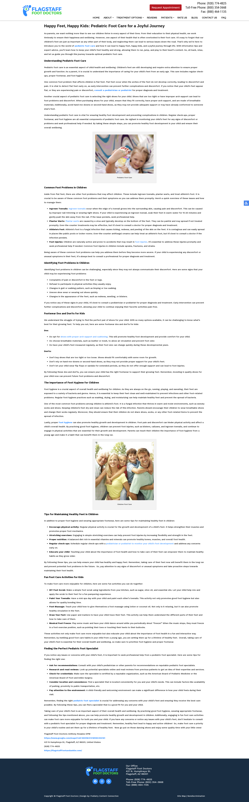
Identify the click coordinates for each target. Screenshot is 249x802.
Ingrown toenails (77, 208)
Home (96, 17)
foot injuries (141, 242)
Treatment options (129, 17)
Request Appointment (166, 7)
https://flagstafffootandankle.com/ (63, 750)
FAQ (223, 17)
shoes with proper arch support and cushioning (84, 336)
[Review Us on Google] (108, 781)
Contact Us (209, 17)
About (108, 17)
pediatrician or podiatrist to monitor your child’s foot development (140, 543)
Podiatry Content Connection (105, 796)
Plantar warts (72, 221)
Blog (194, 17)
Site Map (181, 796)
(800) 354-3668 (216, 7)
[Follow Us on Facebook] (95, 781)
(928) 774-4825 (216, 3)
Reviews (152, 17)
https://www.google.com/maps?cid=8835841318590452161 (74, 738)
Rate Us (182, 17)
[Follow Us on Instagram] (102, 781)
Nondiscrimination (196, 796)
